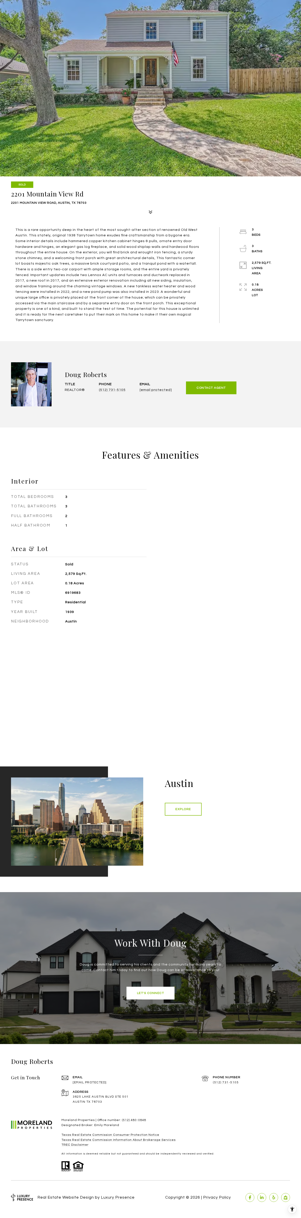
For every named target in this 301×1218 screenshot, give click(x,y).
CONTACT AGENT (211, 387)
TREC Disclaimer (75, 1144)
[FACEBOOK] (249, 1197)
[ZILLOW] (285, 1197)
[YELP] (273, 1197)
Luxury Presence (118, 1197)
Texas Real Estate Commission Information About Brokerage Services (118, 1139)
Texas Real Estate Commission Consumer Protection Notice (110, 1134)
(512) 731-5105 (112, 390)
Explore (183, 809)
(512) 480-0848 (134, 1120)
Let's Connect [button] (150, 993)
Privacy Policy (217, 1197)
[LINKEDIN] (261, 1197)
